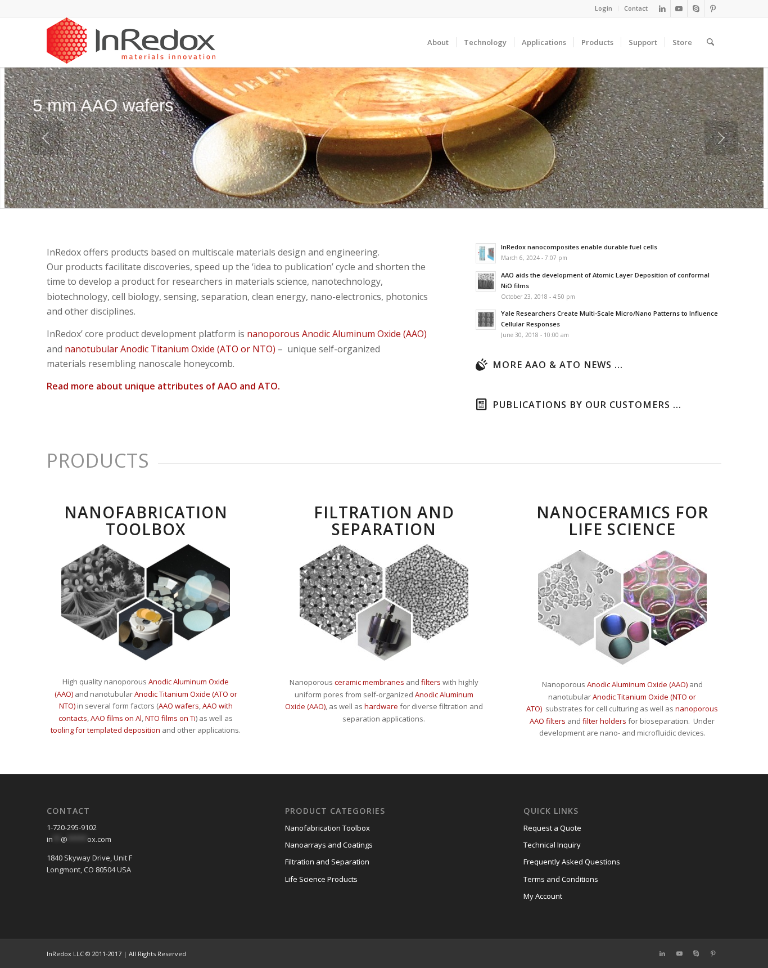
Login (603, 8)
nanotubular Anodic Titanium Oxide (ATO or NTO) (170, 349)
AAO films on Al (116, 718)
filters (431, 682)
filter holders (604, 721)
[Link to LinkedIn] (662, 8)
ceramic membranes (369, 682)
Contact (636, 8)
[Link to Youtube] (679, 8)
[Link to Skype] (696, 8)
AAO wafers (179, 706)
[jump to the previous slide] (47, 138)
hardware (381, 706)
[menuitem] (603, 8)
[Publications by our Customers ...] (481, 404)
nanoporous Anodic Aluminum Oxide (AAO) (337, 334)
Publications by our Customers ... (587, 404)
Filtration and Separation (384, 520)
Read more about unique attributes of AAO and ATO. (163, 386)
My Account (542, 896)
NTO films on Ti (170, 718)
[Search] (710, 42)
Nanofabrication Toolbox (146, 520)
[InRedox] (131, 42)
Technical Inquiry (552, 845)
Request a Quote (552, 828)
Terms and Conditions (560, 879)
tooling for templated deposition (105, 730)
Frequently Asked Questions (571, 862)
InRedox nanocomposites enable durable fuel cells (579, 247)
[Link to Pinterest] (712, 8)
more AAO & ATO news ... (558, 364)
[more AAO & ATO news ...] (481, 364)
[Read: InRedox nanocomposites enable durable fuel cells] (486, 253)
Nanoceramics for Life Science (622, 520)
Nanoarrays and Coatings (329, 845)
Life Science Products (321, 879)
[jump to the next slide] (721, 138)
